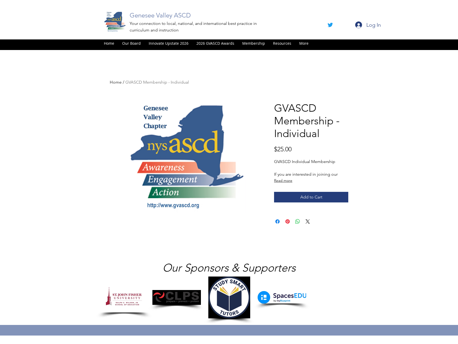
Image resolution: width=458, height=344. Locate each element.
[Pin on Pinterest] (287, 221)
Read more (283, 180)
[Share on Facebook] (277, 221)
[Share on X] (308, 221)
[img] (124, 297)
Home (116, 82)
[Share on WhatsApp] (297, 221)
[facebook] (330, 25)
